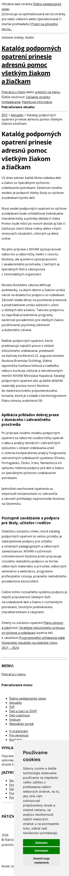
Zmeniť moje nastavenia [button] (41, 860)
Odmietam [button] (41, 850)
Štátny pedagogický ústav (27, 698)
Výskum (15, 719)
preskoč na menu (47, 92)
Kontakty (15, 739)
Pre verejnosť (19, 735)
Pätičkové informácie (37, 102)
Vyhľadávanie (11, 102)
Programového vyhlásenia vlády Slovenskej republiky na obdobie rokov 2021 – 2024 (33, 643)
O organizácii (18, 731)
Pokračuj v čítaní (13, 92)
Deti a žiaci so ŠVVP (23, 711)
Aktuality (17, 115)
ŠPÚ (4, 115)
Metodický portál (21, 724)
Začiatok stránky (38, 97)
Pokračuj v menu (14, 674)
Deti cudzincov (19, 715)
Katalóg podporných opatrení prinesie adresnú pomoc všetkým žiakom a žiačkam (31, 64)
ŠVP (12, 707)
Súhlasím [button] (41, 842)
